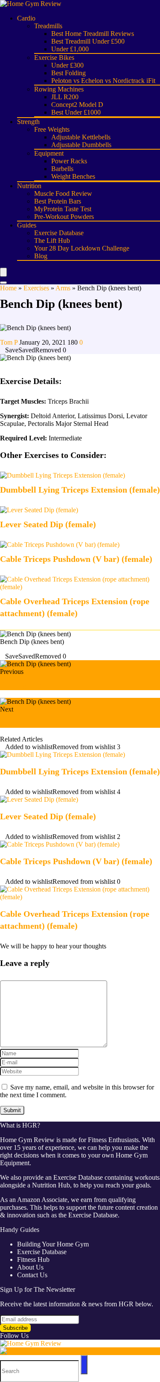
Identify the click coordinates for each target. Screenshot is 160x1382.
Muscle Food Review (63, 193)
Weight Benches (73, 176)
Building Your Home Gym (53, 1244)
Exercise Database (59, 232)
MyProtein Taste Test (62, 209)
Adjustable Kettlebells (81, 137)
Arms (62, 288)
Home (8, 288)
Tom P (9, 342)
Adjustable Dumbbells (81, 144)
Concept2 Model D (77, 104)
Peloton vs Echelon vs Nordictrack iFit (103, 80)
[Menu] (3, 272)
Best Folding (68, 73)
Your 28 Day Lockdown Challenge (81, 248)
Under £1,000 (70, 49)
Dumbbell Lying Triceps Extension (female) (80, 489)
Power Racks (69, 161)
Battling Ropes (24, 685)
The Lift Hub (52, 240)
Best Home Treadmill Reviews (92, 33)
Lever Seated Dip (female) (48, 524)
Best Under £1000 (76, 112)
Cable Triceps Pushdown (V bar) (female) (76, 559)
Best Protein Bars (57, 201)
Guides (26, 225)
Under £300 (67, 65)
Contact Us (32, 1275)
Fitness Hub (33, 1259)
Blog (40, 256)
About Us (30, 1267)
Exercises (36, 288)
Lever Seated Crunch (35, 722)
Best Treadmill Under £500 (88, 41)
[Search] (3, 282)
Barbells (62, 168)
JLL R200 (65, 96)
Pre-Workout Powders (64, 216)
